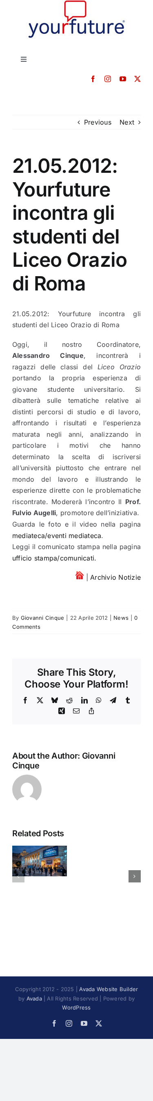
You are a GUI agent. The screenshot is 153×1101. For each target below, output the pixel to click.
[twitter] (137, 79)
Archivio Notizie (115, 577)
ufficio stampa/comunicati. (54, 558)
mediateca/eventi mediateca (56, 536)
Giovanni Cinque (42, 617)
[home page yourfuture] (79, 577)
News (121, 617)
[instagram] (107, 79)
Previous (97, 122)
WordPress (76, 1007)
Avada (34, 998)
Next (127, 122)
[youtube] (123, 79)
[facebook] (93, 79)
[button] (18, 876)
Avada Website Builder (108, 989)
